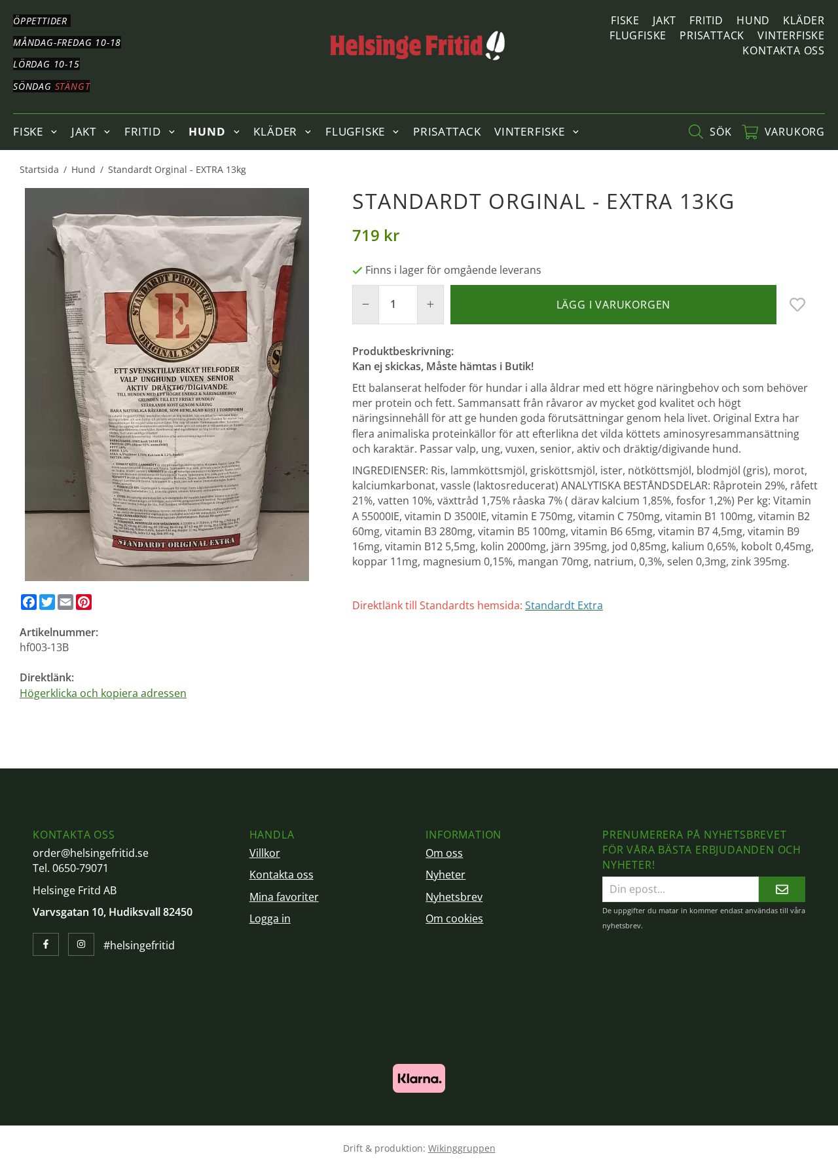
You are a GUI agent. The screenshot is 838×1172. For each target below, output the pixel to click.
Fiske (625, 20)
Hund (753, 20)
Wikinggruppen (462, 1148)
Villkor (264, 853)
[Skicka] (782, 889)
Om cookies (454, 918)
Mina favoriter (284, 897)
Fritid (706, 20)
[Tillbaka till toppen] (800, 1154)
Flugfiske (638, 35)
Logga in (270, 918)
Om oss (444, 853)
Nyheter (445, 874)
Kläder (804, 20)
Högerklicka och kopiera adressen (103, 693)
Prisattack (712, 35)
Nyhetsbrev (454, 897)
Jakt (664, 20)
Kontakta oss (783, 50)
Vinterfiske (791, 35)
